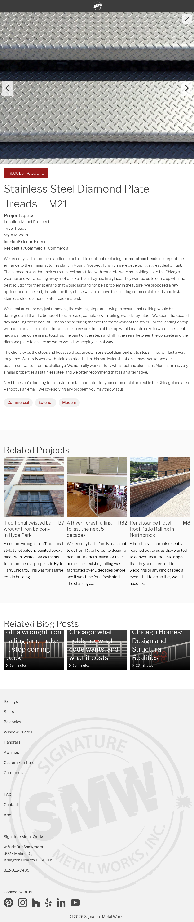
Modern (69, 402)
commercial (123, 382)
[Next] (186, 88)
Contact (11, 805)
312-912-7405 (16, 870)
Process (14, 616)
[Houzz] (36, 902)
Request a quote (26, 173)
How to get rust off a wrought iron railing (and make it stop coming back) (33, 640)
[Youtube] (75, 902)
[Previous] (7, 88)
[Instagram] (22, 902)
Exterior (46, 402)
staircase (73, 315)
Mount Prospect (35, 222)
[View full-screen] (187, 19)
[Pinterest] (8, 902)
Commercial (18, 402)
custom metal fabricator (77, 382)
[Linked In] (61, 902)
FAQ (7, 794)
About (9, 815)
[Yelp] (48, 902)
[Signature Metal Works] (97, 6)
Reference (79, 607)
